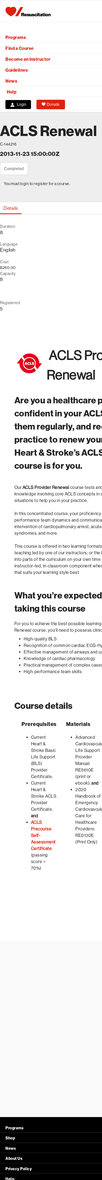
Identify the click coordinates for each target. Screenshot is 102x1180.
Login (21, 104)
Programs (15, 37)
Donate (53, 104)
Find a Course (19, 48)
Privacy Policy (18, 1169)
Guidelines (16, 70)
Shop (10, 1138)
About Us (13, 1158)
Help (11, 92)
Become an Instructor (27, 59)
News (11, 81)
